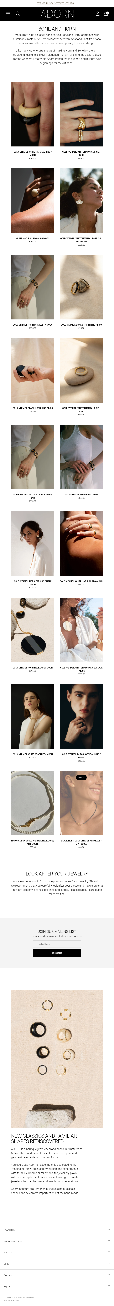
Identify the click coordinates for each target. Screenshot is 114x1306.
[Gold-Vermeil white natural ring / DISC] (81, 370)
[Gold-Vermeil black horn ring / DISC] (32, 370)
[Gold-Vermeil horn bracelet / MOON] (32, 287)
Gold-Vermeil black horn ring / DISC (33, 408)
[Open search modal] (18, 13)
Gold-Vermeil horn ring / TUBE (81, 494)
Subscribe (57, 953)
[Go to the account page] (97, 13)
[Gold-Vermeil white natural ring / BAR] (81, 543)
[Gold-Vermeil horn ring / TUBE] (81, 457)
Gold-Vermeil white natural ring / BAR (81, 581)
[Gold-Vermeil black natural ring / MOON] (81, 716)
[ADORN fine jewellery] (57, 13)
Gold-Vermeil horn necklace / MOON (33, 668)
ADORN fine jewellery (26, 1298)
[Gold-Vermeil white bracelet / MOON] (32, 716)
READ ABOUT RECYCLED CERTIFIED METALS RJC (55, 3)
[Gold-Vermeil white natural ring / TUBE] (81, 114)
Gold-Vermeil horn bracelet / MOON (33, 325)
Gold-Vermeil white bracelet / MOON (33, 754)
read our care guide (90, 889)
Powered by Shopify (11, 1301)
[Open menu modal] (8, 13)
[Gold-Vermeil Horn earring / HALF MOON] (32, 543)
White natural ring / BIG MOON (32, 238)
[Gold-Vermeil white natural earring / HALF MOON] (81, 200)
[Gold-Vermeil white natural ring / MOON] (32, 114)
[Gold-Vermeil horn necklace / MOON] (32, 630)
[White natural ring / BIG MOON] (32, 200)
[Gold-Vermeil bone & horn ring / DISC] (81, 287)
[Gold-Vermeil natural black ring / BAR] (32, 457)
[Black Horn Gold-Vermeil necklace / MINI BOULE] (81, 803)
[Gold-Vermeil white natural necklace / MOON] (81, 630)
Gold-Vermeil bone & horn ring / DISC (81, 325)
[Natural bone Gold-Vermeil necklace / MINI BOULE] (32, 803)
